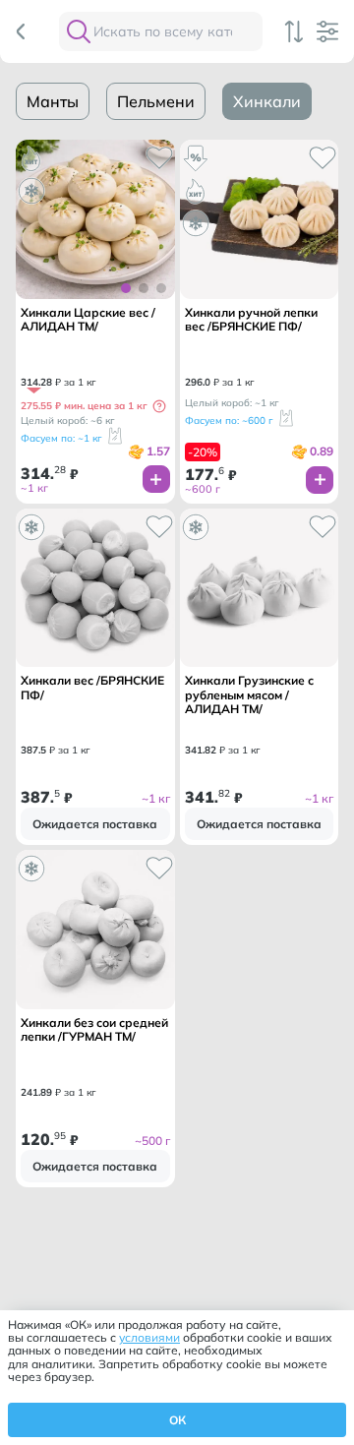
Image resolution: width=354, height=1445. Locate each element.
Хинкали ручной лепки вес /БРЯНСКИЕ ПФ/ (251, 319)
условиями (149, 1337)
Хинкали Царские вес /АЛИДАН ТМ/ (88, 319)
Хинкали (267, 101)
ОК (177, 1420)
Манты (53, 101)
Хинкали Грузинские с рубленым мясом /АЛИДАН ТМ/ (249, 695)
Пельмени (156, 101)
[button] (159, 406)
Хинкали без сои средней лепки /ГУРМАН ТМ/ (94, 1030)
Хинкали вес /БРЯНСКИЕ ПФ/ (92, 687)
